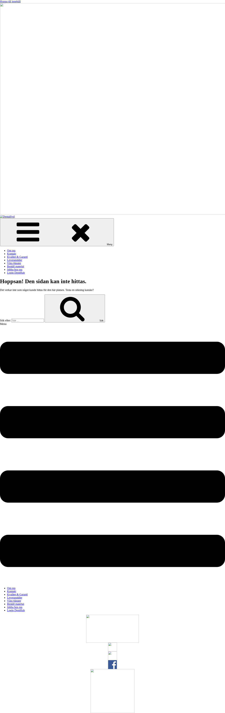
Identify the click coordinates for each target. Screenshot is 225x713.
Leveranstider (14, 260)
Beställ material (15, 266)
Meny (109, 244)
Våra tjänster (14, 263)
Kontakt (11, 253)
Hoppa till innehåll (10, 1)
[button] (112, 453)
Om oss (11, 250)
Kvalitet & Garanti (17, 256)
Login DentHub (16, 272)
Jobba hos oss (14, 269)
